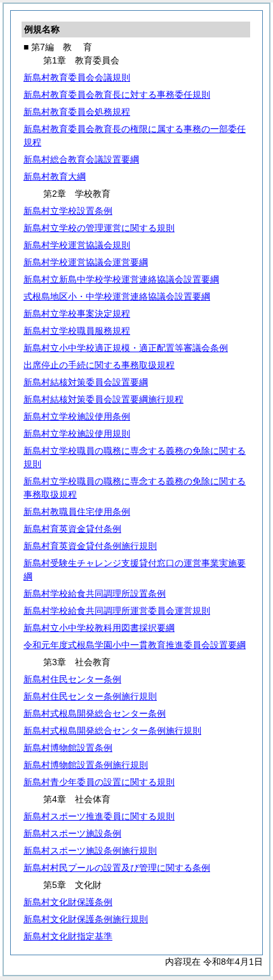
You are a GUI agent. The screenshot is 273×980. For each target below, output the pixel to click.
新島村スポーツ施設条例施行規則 (90, 850)
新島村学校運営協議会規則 (76, 245)
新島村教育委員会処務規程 (76, 112)
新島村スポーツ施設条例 (72, 833)
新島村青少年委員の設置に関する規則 (99, 782)
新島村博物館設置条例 (67, 748)
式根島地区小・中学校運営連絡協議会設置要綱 (116, 296)
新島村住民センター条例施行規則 (90, 696)
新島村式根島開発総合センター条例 (94, 713)
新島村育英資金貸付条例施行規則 (90, 546)
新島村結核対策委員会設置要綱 (85, 382)
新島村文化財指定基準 (67, 936)
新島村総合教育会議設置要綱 (81, 159)
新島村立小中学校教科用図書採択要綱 (99, 628)
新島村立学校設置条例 (67, 211)
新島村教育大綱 (54, 176)
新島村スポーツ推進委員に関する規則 (99, 816)
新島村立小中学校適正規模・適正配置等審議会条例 (125, 348)
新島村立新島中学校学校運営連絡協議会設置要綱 (121, 279)
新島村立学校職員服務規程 (76, 331)
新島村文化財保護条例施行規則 (85, 919)
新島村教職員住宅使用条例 (76, 512)
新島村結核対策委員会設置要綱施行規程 (103, 399)
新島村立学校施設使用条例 (76, 416)
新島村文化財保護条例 (67, 902)
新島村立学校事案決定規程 (76, 313)
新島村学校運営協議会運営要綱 (85, 262)
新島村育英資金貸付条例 (72, 529)
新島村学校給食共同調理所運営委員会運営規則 (116, 611)
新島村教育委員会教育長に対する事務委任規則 (116, 94)
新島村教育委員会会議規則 (76, 77)
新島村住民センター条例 (72, 679)
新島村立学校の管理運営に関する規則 (99, 228)
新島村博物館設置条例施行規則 (85, 765)
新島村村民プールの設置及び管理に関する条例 (116, 868)
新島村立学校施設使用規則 (76, 433)
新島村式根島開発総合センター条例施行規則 (112, 730)
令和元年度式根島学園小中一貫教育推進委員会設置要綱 (134, 645)
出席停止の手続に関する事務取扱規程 (99, 365)
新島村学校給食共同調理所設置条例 (94, 593)
